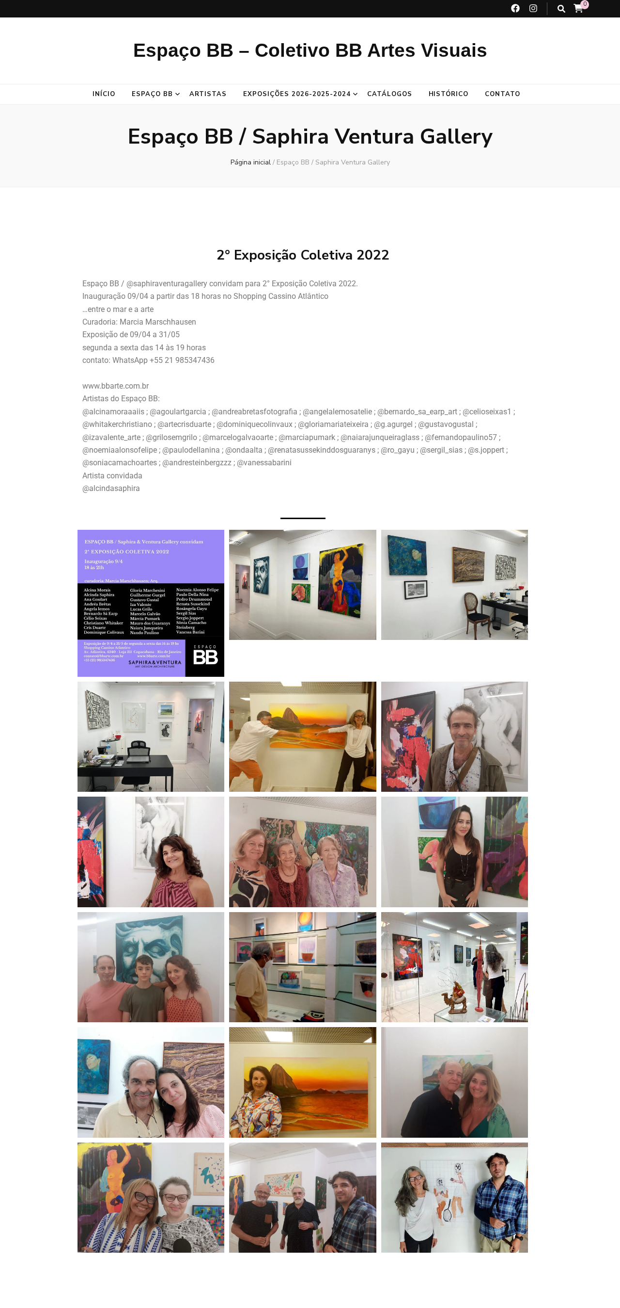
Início (104, 94)
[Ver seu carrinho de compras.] (578, 9)
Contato (502, 94)
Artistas (208, 94)
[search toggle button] (561, 9)
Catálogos (389, 94)
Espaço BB (152, 94)
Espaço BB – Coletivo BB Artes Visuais (310, 50)
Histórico (449, 94)
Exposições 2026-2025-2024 (296, 94)
